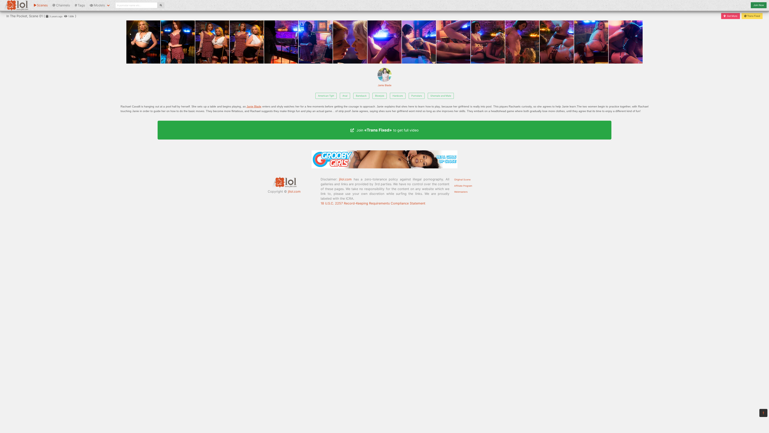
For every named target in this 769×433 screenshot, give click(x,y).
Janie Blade (384, 85)
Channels (63, 5)
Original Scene (462, 179)
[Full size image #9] (453, 42)
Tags (81, 5)
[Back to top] (763, 413)
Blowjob (379, 95)
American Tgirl (326, 95)
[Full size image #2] (212, 42)
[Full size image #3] (247, 42)
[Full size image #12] (557, 42)
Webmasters (461, 191)
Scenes (42, 5)
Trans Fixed (753, 15)
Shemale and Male (440, 95)
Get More (732, 15)
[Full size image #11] (522, 42)
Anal (344, 95)
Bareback (361, 95)
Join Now (758, 5)
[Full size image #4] (281, 42)
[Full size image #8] (419, 42)
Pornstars (416, 95)
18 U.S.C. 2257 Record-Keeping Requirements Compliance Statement (373, 203)
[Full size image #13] (591, 42)
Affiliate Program (463, 185)
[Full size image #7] (384, 42)
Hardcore (398, 95)
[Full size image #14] (626, 42)
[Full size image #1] (178, 42)
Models (99, 5)
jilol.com (294, 191)
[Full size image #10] (488, 42)
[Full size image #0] (143, 42)
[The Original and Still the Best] (384, 167)
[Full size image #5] (316, 42)
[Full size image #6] (350, 42)
